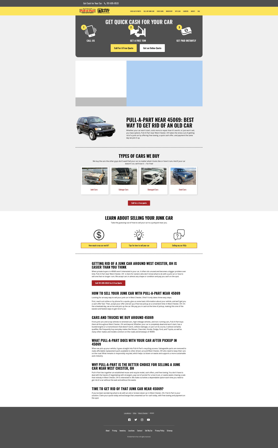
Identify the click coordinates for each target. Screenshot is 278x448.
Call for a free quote (139, 203)
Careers (185, 11)
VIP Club (177, 11)
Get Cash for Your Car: (101, 3)
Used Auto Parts (135, 11)
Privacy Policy (159, 430)
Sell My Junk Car (149, 11)
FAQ (199, 11)
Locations (127, 413)
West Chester (143, 413)
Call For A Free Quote (123, 48)
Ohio (134, 413)
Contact (139, 430)
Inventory (169, 11)
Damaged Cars (153, 189)
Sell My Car (148, 430)
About (193, 11)
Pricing (114, 430)
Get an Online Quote (152, 48)
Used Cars (160, 11)
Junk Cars (94, 189)
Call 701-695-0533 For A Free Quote (108, 283)
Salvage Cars (124, 189)
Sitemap (169, 430)
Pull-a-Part (102, 10)
